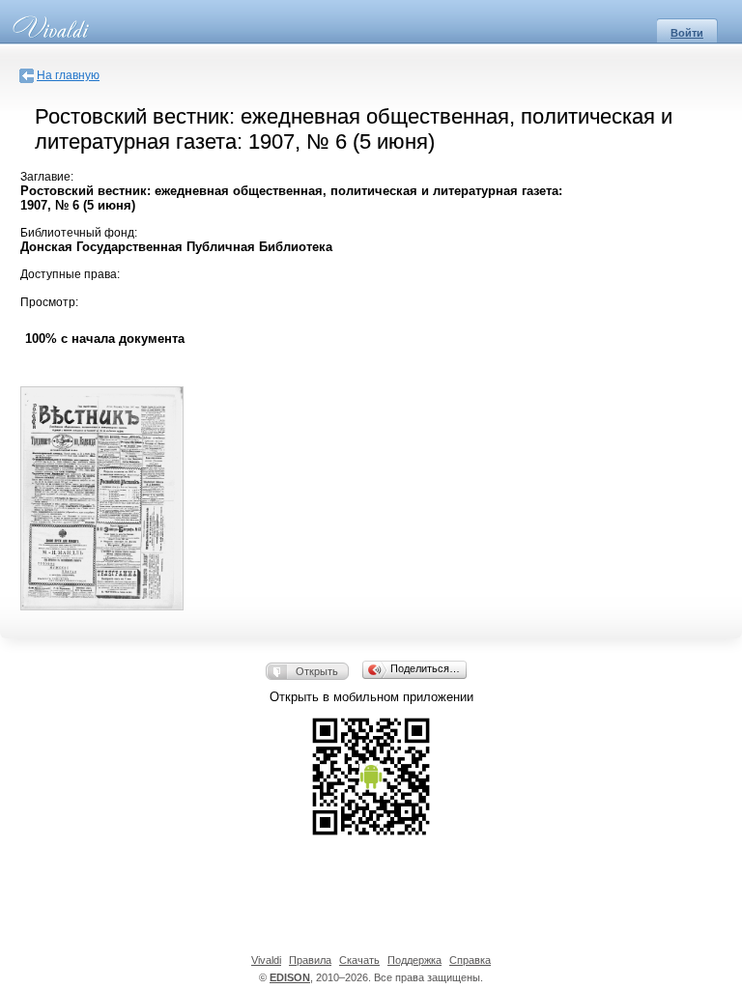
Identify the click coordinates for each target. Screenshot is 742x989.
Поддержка (414, 960)
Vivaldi (266, 960)
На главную (68, 75)
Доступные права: (70, 274)
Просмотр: (49, 302)
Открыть (317, 671)
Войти (687, 33)
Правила (310, 960)
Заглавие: (46, 177)
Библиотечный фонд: (78, 233)
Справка (470, 960)
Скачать (359, 960)
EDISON (290, 977)
